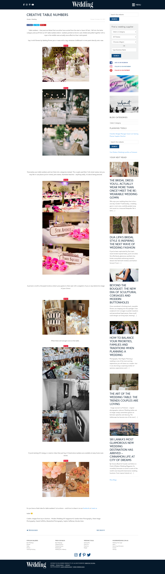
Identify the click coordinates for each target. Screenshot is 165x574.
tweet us (94, 508)
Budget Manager (121, 134)
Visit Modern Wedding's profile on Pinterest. (123, 152)
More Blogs (113, 480)
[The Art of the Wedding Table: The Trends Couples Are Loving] (124, 382)
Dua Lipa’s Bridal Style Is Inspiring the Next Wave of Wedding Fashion (122, 242)
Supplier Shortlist (120, 136)
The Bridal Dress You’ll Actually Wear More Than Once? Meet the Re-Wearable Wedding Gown (123, 189)
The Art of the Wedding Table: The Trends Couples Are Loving (124, 399)
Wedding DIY (58, 547)
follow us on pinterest (122, 70)
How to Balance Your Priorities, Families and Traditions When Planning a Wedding (122, 346)
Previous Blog (33, 530)
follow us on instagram (123, 66)
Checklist (113, 134)
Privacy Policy (60, 565)
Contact (114, 547)
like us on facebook (121, 62)
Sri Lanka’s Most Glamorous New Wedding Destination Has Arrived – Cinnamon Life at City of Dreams (122, 450)
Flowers (28, 547)
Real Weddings (30, 542)
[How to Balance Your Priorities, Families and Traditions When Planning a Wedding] (124, 328)
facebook (86, 508)
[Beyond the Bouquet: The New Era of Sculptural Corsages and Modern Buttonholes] (124, 275)
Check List (86, 546)
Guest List (130, 134)
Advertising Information (118, 546)
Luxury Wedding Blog (66, 567)
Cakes (28, 546)
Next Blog (100, 530)
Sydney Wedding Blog (79, 567)
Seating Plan (87, 542)
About (114, 544)
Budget (85, 547)
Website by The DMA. (90, 563)
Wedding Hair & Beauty (60, 549)
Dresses (28, 544)
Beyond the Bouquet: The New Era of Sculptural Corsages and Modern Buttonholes (123, 294)
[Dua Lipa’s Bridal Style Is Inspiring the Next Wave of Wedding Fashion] (124, 225)
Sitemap (114, 549)
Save (66, 45)
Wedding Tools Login (117, 542)
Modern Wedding (36, 565)
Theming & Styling (31, 549)
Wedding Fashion (59, 544)
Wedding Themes (59, 546)
